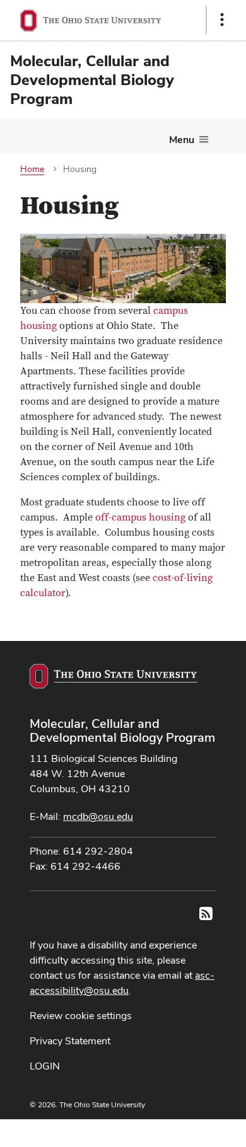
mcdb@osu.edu (98, 816)
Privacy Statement (70, 1040)
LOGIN (45, 1066)
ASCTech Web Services (177, 1130)
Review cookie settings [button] (81, 1015)
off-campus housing (140, 517)
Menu (181, 139)
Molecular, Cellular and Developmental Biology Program (122, 730)
